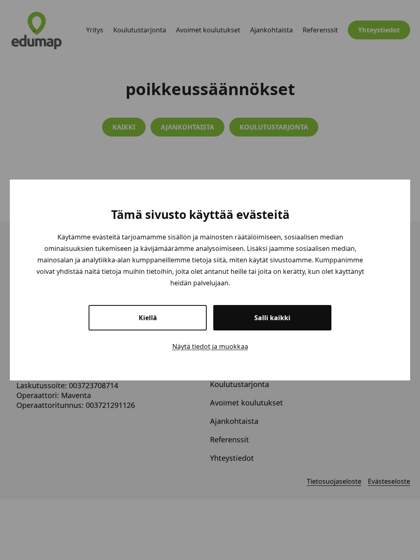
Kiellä (148, 317)
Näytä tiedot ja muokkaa (210, 346)
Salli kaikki (272, 317)
